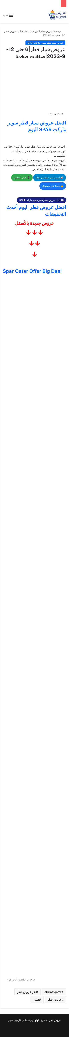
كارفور (18, 1020)
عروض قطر (54, 999)
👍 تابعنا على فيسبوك (52, 185)
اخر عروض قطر (26, 992)
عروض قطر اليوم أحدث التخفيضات (35, 31)
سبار (10, 1020)
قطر (36, 999)
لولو (37, 1020)
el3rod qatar (53, 992)
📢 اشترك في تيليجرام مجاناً (49, 177)
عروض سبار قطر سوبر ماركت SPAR (45, 42)
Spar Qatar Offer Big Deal (32, 271)
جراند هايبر (28, 1020)
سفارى (44, 1020)
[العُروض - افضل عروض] (56, 15)
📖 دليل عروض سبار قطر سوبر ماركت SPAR (41, 200)
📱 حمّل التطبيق (22, 177)
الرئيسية (58, 31)
